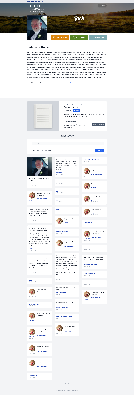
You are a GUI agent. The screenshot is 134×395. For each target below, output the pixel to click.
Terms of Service (71, 388)
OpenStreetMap (68, 390)
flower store (69, 83)
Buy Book (76, 110)
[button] (40, 166)
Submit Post (100, 150)
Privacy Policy (63, 388)
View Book (68, 110)
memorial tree (46, 83)
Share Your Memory (98, 124)
